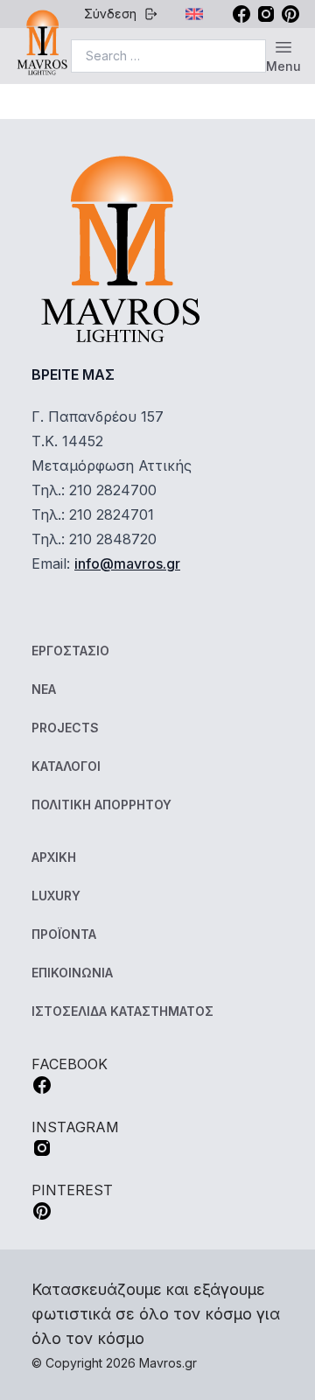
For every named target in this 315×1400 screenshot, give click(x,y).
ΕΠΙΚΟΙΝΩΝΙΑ (72, 972)
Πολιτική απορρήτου (102, 804)
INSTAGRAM (75, 1127)
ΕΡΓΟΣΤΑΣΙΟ (70, 650)
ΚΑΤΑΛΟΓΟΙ (66, 766)
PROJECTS (65, 727)
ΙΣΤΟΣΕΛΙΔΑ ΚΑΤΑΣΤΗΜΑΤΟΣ (123, 1011)
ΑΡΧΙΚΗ (54, 857)
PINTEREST (72, 1190)
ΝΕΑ (44, 689)
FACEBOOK (70, 1064)
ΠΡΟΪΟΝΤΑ (64, 934)
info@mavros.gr (127, 563)
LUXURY (56, 895)
